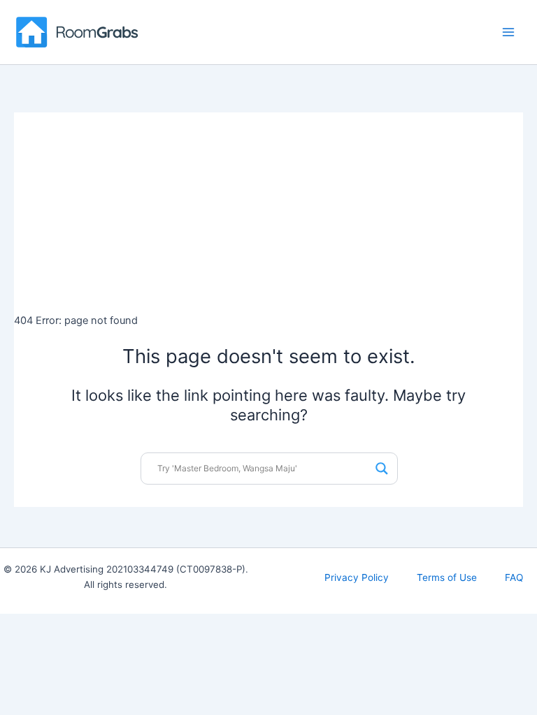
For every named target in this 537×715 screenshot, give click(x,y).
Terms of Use (447, 577)
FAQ (514, 577)
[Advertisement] (268, 210)
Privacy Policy (356, 577)
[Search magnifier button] (382, 468)
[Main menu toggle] (508, 32)
